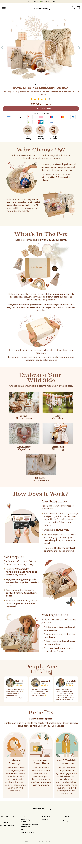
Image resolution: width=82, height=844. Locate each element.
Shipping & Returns (7, 826)
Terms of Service (27, 832)
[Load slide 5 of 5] (46, 84)
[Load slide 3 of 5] (41, 84)
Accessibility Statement (25, 821)
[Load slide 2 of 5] (38, 84)
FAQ (1, 820)
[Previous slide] (2, 47)
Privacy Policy (26, 830)
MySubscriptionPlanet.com (38, 842)
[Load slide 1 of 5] (35, 84)
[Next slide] (78, 47)
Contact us (4, 823)
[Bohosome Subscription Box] (41, 7)
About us (45, 820)
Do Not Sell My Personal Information (29, 826)
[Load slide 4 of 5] (43, 84)
